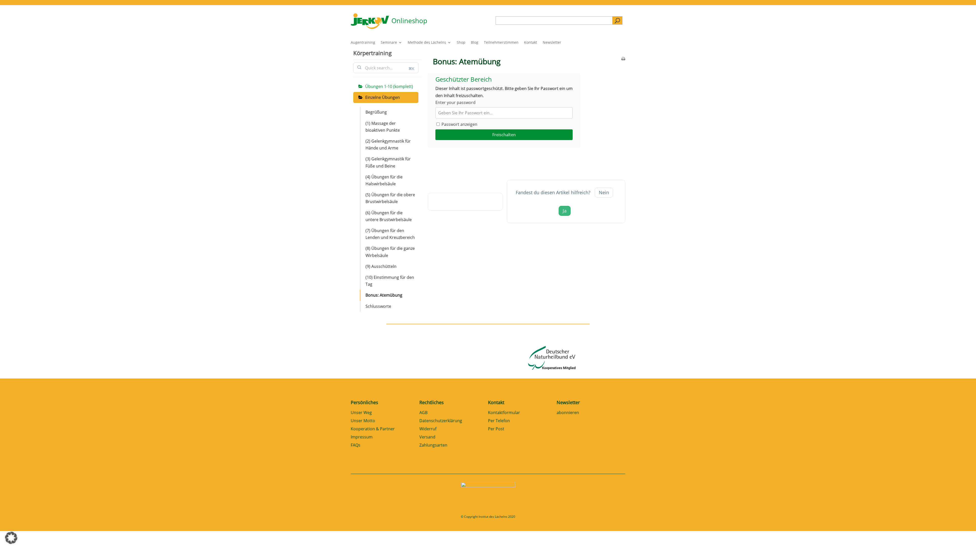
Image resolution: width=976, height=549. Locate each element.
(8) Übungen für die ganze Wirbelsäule (390, 252)
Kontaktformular (504, 412)
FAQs (355, 445)
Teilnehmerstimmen (501, 43)
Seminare (389, 43)
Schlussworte (378, 306)
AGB (423, 412)
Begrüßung (376, 112)
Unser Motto (363, 421)
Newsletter (552, 43)
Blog (474, 43)
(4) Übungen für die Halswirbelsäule (384, 180)
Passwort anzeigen (458, 124)
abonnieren (568, 412)
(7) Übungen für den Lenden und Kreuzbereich (390, 234)
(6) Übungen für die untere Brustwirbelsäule (388, 216)
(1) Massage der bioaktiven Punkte (382, 126)
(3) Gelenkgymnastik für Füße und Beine (388, 162)
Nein (604, 192)
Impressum (362, 437)
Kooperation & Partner (373, 429)
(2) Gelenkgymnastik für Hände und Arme (388, 144)
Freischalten (504, 135)
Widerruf (427, 429)
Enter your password (455, 102)
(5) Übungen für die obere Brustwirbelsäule (390, 198)
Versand (427, 437)
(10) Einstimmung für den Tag (389, 280)
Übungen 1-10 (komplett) (389, 86)
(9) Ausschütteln (380, 266)
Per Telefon (499, 421)
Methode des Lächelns (427, 43)
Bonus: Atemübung (383, 295)
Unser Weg (361, 412)
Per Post (496, 429)
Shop (461, 43)
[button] (11, 538)
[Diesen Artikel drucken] (623, 59)
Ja (565, 211)
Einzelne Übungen (382, 97)
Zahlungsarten (433, 445)
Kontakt (530, 43)
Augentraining (363, 43)
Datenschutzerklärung (440, 421)
